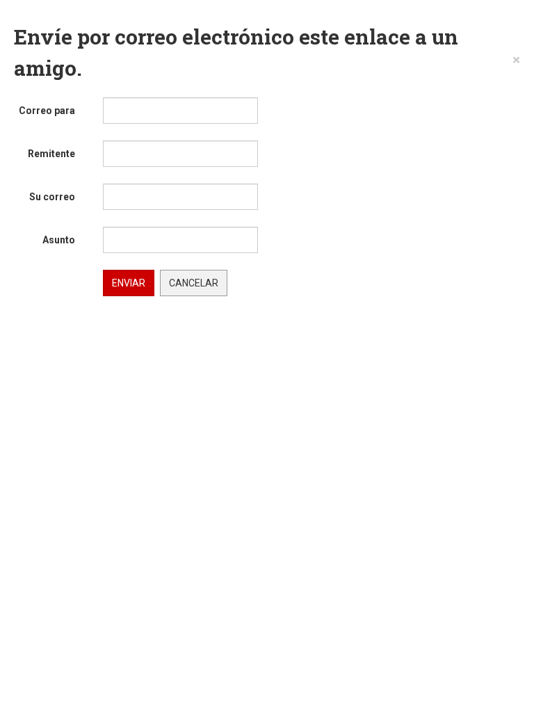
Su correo (52, 196)
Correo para (47, 110)
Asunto (58, 239)
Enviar (128, 283)
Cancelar (193, 283)
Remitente (51, 153)
